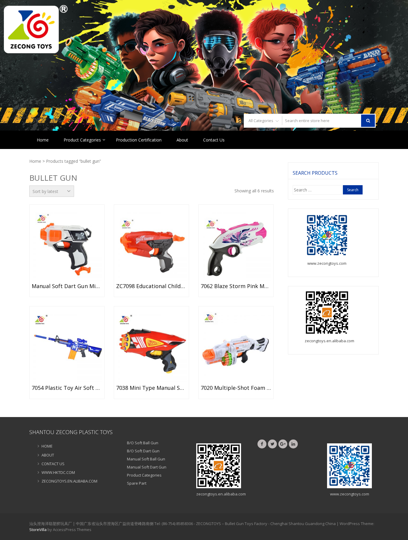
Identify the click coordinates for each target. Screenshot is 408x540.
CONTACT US (53, 463)
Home (43, 140)
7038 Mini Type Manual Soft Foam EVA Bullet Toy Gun (151, 388)
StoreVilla (38, 529)
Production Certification (139, 140)
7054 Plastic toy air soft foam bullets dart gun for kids (67, 388)
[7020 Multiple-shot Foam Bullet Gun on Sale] (236, 347)
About (182, 140)
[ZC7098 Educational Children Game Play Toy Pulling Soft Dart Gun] (151, 245)
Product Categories (82, 140)
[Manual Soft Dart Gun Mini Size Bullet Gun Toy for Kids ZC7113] (67, 245)
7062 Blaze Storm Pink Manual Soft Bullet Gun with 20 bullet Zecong (236, 286)
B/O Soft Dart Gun (143, 451)
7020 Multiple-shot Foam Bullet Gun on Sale (236, 388)
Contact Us (214, 140)
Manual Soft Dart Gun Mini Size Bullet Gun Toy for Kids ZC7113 (67, 286)
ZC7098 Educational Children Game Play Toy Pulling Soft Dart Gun (151, 286)
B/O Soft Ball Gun (142, 442)
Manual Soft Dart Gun (146, 467)
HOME (47, 446)
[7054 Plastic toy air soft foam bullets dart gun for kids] (67, 347)
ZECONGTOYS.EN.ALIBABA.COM (69, 481)
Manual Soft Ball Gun (146, 459)
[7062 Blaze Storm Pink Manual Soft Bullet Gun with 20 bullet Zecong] (236, 245)
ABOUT (48, 455)
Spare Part (136, 483)
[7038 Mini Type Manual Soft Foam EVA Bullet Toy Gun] (151, 347)
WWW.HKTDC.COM (58, 472)
